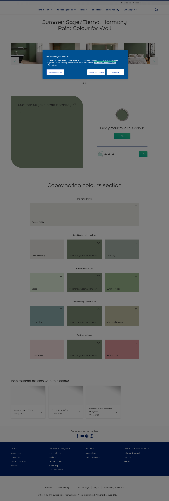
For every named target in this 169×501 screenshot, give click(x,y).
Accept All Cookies (96, 72)
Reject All (115, 72)
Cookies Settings (55, 72)
